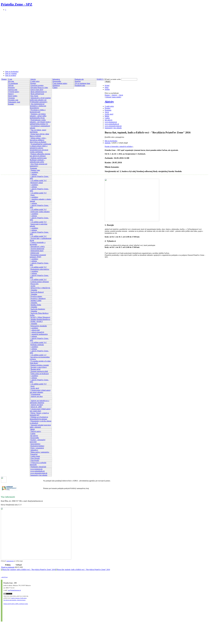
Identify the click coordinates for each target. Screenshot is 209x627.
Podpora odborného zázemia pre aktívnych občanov (40, 155)
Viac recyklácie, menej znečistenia (38, 131)
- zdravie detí (35, 330)
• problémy (34, 172)
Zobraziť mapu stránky (113, 97)
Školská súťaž (35, 369)
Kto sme (11, 81)
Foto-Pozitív (35, 460)
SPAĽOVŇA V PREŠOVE (40, 288)
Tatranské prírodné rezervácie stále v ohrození (40, 426)
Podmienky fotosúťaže (38, 467)
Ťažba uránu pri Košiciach (39, 374)
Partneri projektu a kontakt (40, 365)
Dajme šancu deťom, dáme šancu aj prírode (39, 135)
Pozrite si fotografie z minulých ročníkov (119, 146)
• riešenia (34, 174)
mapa (106, 87)
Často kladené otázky (60, 83)
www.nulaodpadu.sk (37, 471)
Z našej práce (35, 81)
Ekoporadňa (34, 438)
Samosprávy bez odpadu (38, 475)
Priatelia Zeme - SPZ (16, 4)
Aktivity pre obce (37, 396)
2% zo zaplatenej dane (82, 83)
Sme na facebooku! (12, 71)
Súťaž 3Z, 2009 (36, 407)
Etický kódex (12, 96)
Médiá (32, 429)
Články (55, 87)
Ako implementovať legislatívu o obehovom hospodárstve (38, 106)
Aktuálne (34, 290)
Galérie (32, 433)
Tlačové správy (35, 431)
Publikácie (56, 85)
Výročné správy (13, 92)
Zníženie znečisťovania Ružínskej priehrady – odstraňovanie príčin (38, 160)
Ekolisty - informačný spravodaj (37, 441)
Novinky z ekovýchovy (39, 367)
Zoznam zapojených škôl (39, 371)
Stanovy (11, 94)
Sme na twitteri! (10, 75)
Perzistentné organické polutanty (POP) (38, 256)
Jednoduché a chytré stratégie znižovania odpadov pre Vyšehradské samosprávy (40, 100)
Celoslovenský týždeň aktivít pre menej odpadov (40, 391)
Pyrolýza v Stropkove (38, 298)
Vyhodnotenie (35, 394)
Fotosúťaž (33, 454)
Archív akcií (34, 388)
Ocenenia (11, 98)
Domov (4, 79)
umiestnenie (10, 561)
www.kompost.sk (36, 469)
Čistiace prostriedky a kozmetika (37, 243)
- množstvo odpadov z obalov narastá (40, 200)
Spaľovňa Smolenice (38, 309)
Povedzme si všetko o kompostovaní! (38, 111)
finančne (78, 81)
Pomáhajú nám (80, 85)
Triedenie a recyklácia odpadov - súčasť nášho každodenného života (38, 116)
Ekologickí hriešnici (37, 446)
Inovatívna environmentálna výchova (40, 358)
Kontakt (11, 104)
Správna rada (12, 90)
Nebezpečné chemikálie (38, 326)
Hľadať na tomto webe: (113, 79)
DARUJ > (100, 79)
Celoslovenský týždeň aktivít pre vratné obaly (40, 410)
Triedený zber (35, 170)
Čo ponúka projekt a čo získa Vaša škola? (40, 362)
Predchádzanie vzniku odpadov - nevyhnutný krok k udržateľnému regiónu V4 (40, 122)
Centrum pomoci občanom (39, 282)
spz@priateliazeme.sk (14, 590)
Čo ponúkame (13, 83)
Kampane (33, 168)
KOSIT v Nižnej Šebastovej (40, 317)
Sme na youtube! (11, 73)
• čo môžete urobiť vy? (38, 355)
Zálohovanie (34, 253)
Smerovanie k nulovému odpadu (38, 225)
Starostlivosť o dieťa (38, 246)
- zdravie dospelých (37, 332)
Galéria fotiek (35, 456)
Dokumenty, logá (14, 102)
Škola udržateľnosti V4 (39, 92)
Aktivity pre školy (37, 405)
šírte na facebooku (111, 141)
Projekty (33, 83)
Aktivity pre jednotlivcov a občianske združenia (39, 402)
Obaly (32, 195)
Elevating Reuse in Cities (39, 87)
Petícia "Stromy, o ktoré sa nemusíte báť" (39, 414)
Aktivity (33, 79)
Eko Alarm (34, 96)
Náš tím (10, 85)
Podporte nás (79, 79)
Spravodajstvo (35, 444)
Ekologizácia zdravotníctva (39, 269)
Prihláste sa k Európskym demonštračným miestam (39, 418)
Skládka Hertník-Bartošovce (40, 319)
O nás (10, 79)
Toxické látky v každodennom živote (40, 239)
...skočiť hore (4, 577)
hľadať (107, 85)
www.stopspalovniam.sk (38, 473)
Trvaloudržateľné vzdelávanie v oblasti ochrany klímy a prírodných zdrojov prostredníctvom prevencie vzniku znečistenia (40, 148)
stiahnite (107, 143)
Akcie (32, 386)
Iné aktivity (34, 436)
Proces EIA (35, 284)
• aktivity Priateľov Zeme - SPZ (39, 177)
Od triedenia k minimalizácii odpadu (40, 127)
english (107, 89)
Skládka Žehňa (36, 305)
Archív (33, 286)
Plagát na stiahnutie (7, 567)
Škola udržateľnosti (37, 94)
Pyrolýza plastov (36, 296)
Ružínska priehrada (37, 345)
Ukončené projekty (37, 85)
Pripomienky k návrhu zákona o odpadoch (40, 422)
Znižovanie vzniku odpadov (40, 212)
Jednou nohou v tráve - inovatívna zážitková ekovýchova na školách (38, 140)
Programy (11, 87)
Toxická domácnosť (37, 248)
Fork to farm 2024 (37, 90)
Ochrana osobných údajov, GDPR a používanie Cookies (15, 603)
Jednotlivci (34, 450)
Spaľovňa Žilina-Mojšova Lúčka (39, 314)
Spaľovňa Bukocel (37, 292)
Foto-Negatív (35, 458)
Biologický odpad (36, 183)
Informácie (56, 79)
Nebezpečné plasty (37, 251)
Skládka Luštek (36, 300)
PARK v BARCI (37, 321)
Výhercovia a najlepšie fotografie (38, 464)
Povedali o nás (13, 100)
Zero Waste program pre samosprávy (38, 165)
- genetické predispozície (39, 334)
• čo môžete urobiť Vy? (39, 180)
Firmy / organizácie (37, 448)
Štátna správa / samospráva (40, 452)
